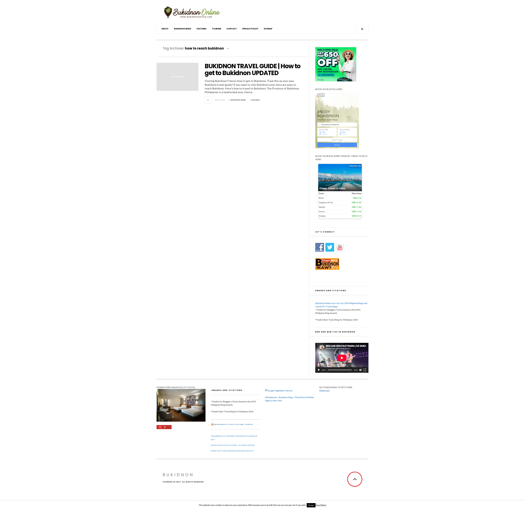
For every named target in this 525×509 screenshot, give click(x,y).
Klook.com (324, 390)
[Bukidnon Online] (192, 12)
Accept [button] (311, 505)
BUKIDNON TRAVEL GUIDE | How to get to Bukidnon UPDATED (252, 69)
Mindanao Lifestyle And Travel (233, 424)
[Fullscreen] (365, 370)
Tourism (216, 28)
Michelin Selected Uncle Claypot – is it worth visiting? (233, 445)
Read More (321, 505)
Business (255, 100)
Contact (232, 28)
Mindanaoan (271, 397)
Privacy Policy (250, 28)
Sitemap (268, 28)
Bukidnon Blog (286, 397)
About (165, 28)
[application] (341, 358)
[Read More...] (208, 100)
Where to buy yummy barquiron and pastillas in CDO (232, 451)
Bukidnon (178, 475)
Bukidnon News (182, 28)
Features (201, 28)
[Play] (318, 370)
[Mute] (360, 370)
